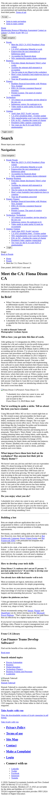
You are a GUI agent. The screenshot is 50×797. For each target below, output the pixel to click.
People (9, 42)
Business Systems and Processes (19, 671)
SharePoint (5, 613)
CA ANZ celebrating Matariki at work (26, 49)
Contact (11, 745)
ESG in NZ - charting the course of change (28, 120)
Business (9, 61)
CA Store (11, 33)
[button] (8, 37)
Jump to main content (14, 24)
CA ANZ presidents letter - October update (28, 116)
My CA (25, 33)
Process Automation (14, 662)
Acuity (18, 33)
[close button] (10, 17)
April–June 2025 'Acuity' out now (25, 113)
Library (4, 33)
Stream (30, 611)
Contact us (42, 30)
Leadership (10, 674)
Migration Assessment (28, 30)
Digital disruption (13, 667)
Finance (9, 81)
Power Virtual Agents (29, 538)
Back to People (7, 254)
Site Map (12, 739)
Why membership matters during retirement (28, 58)
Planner (37, 611)
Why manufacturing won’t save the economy (29, 118)
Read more (5, 652)
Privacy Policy (15, 727)
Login (4, 35)
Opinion (9, 111)
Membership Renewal (10, 30)
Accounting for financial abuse (23, 56)
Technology (11, 97)
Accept (4, 17)
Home (3, 28)
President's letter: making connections (26, 123)
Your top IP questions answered (24, 79)
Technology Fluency (14, 669)
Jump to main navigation (16, 21)
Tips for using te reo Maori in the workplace (29, 72)
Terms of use (21, 12)
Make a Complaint (18, 751)
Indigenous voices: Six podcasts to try (26, 104)
